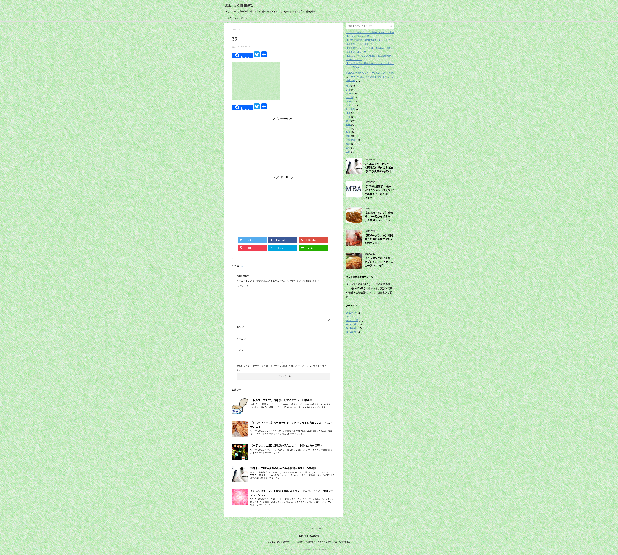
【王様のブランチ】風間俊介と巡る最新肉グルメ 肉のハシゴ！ (379, 239)
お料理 (349, 97)
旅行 (348, 120)
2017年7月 (351, 332)
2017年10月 (352, 320)
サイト (240, 350)
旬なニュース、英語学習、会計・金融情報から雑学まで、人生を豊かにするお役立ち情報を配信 (309, 542)
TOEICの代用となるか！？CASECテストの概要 (370, 72)
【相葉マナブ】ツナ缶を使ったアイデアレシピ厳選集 (281, 400)
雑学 (348, 147)
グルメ (349, 101)
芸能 (348, 136)
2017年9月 (351, 324)
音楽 (348, 151)
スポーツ (350, 105)
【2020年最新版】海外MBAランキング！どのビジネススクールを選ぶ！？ (379, 192)
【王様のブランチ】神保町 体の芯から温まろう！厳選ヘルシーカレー (379, 216)
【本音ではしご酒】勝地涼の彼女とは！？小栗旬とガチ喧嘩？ (286, 445)
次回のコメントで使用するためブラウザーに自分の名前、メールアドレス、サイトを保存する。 (283, 368)
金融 (348, 144)
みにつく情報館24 (240, 6)
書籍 (348, 128)
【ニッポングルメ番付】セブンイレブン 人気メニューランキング (379, 262)
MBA (348, 86)
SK (243, 265)
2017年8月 (351, 328)
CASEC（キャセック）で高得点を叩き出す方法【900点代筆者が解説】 (379, 167)
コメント (242, 286)
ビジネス (350, 109)
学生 (348, 117)
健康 (348, 113)
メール (241, 339)
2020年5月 (351, 312)
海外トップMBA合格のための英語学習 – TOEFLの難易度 (283, 468)
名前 (240, 327)
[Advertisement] (283, 148)
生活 (348, 132)
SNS (348, 89)
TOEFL (349, 93)
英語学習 (350, 140)
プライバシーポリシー (238, 18)
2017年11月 (352, 316)
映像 (348, 124)
